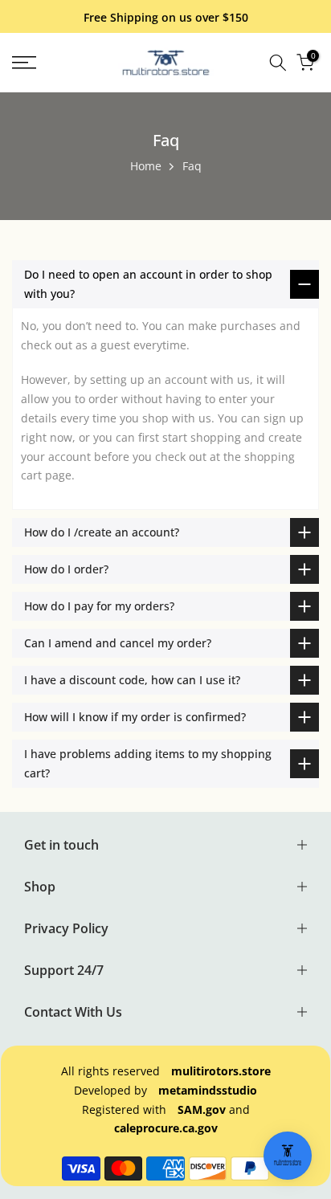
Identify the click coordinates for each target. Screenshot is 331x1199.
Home (145, 165)
